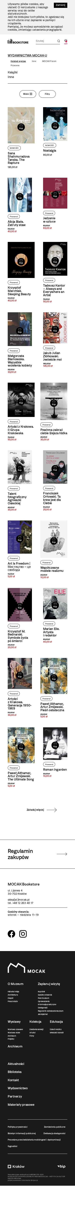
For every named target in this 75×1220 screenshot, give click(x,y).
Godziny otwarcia (45, 995)
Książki (13, 72)
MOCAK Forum (49, 61)
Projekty (11, 1039)
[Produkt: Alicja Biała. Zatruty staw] (20, 205)
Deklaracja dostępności (54, 1133)
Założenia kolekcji (36, 1029)
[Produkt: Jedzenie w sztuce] (55, 203)
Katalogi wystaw (18, 61)
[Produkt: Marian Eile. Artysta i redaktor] (55, 615)
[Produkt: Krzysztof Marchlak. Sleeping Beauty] (21, 272)
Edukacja (56, 1022)
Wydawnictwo (18, 1088)
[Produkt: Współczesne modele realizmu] (53, 549)
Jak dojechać (43, 1014)
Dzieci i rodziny (56, 1029)
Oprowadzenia (44, 1001)
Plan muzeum (43, 998)
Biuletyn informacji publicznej (22, 1133)
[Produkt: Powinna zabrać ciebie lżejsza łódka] (53, 412)
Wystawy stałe (14, 1033)
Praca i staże (13, 1001)
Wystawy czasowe (15, 1029)
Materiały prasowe (21, 1105)
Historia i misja (13, 992)
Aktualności (16, 1064)
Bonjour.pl (34, 1180)
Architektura (13, 995)
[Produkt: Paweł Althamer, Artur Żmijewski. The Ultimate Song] (21, 757)
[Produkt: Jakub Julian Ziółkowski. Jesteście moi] (55, 339)
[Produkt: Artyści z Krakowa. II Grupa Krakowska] (21, 412)
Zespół (10, 998)
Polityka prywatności (17, 1126)
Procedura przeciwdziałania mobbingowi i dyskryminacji (34, 1139)
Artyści (32, 1033)
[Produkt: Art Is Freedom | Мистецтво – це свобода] (20, 549)
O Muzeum (15, 984)
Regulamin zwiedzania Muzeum (50, 1011)
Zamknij (60, 5)
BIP (61, 1166)
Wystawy (14, 1022)
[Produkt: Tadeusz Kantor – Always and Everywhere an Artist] (55, 272)
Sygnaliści (12, 1146)
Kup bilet (41, 992)
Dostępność (43, 1008)
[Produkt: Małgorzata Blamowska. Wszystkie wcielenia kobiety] (20, 343)
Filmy (31, 1036)
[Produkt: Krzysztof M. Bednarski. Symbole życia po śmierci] (20, 618)
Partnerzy (15, 1096)
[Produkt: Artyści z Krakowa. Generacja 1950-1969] (20, 687)
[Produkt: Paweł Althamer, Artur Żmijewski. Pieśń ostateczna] (53, 688)
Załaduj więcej (35, 809)
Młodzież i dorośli (56, 1033)
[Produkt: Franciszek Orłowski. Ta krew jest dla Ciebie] (55, 480)
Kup (21, 128)
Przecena (15, 65)
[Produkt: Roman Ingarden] (55, 752)
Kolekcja (35, 1022)
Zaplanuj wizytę (49, 984)
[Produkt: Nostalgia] (55, 131)
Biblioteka (15, 1072)
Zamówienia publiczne (54, 1126)
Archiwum (12, 1036)
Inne (34, 61)
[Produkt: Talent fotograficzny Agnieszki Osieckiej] (20, 480)
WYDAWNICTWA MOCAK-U (27, 55)
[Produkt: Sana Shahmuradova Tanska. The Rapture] (21, 138)
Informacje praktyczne (47, 1004)
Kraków (16, 1166)
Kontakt (13, 1080)
